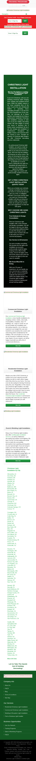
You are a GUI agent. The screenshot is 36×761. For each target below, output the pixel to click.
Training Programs (18, 2)
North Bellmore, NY (13, 589)
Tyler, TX (10, 635)
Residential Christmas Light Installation (16, 707)
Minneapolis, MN (12, 571)
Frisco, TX (10, 542)
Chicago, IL (10, 501)
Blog (6, 691)
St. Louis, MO (11, 625)
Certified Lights (26, 758)
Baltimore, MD (11, 487)
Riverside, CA (11, 611)
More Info (18, 346)
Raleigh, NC (11, 609)
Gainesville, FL (11, 543)
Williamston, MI (12, 646)
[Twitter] (14, 5)
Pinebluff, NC (11, 600)
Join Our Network (10, 725)
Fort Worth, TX (11, 536)
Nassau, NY (11, 580)
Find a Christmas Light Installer (14, 716)
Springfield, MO (12, 624)
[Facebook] (11, 5)
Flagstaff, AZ (11, 530)
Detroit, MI (10, 523)
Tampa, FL (10, 631)
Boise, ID (10, 492)
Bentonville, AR (12, 488)
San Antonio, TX (12, 615)
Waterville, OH (11, 642)
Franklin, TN (11, 538)
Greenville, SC (11, 545)
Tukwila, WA (11, 633)
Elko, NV (10, 529)
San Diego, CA (11, 616)
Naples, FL (10, 576)
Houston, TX (11, 549)
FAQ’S (7, 688)
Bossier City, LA (12, 496)
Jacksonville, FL (12, 560)
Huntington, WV (12, 551)
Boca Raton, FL (12, 490)
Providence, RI (11, 607)
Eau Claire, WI (11, 527)
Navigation (5, 14)
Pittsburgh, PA (11, 602)
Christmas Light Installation (21, 93)
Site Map (7, 698)
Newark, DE (11, 585)
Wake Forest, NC (12, 640)
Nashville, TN (11, 578)
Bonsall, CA (10, 494)
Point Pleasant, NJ (13, 604)
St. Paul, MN (11, 627)
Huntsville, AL (11, 552)
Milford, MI (10, 569)
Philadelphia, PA (12, 596)
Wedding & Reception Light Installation (16, 713)
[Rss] (18, 5)
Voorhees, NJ (11, 638)
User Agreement (21, 744)
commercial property (15, 236)
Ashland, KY (11, 479)
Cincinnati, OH (11, 505)
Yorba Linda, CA (12, 655)
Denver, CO (11, 519)
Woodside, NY (11, 651)
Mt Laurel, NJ (11, 574)
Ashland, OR (11, 477)
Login (23, 5)
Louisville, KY (11, 565)
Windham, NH (11, 649)
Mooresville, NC (12, 573)
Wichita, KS (10, 644)
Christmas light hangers (21, 136)
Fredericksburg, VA (13, 540)
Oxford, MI (10, 594)
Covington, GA (11, 512)
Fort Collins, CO (12, 532)
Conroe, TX (10, 509)
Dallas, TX (10, 518)
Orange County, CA (13, 593)
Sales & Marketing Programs (13, 731)
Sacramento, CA (12, 613)
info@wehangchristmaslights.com (17, 747)
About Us (7, 685)
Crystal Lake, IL (12, 514)
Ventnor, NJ (10, 636)
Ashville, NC (11, 481)
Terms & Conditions (10, 694)
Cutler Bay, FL (11, 516)
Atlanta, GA (10, 483)
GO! (25, 21)
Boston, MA (10, 498)
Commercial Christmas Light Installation (16, 710)
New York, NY (11, 582)
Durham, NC (11, 525)
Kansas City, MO (12, 562)
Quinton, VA (11, 653)
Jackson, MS (11, 558)
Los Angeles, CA (12, 563)
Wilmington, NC (12, 647)
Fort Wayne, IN (11, 534)
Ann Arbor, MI (11, 476)
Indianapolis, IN (12, 556)
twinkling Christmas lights (15, 99)
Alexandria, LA (11, 474)
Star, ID (9, 629)
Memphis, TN (11, 567)
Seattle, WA (10, 622)
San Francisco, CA (13, 618)
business (21, 125)
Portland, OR (11, 605)
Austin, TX (10, 485)
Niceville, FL (11, 587)
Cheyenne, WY (12, 503)
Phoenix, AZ (11, 598)
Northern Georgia (12, 591)
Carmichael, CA (12, 499)
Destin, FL (10, 521)
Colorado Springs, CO (14, 507)
